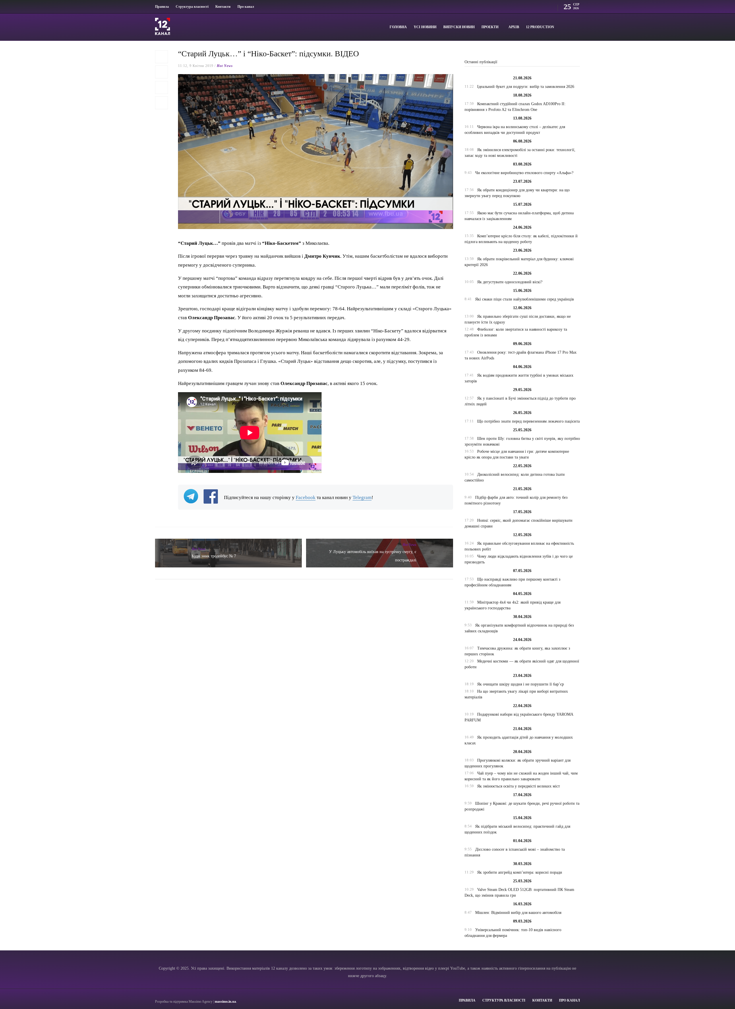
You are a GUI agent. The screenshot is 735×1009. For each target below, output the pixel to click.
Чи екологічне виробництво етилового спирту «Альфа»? (524, 173)
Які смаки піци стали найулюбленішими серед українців (524, 299)
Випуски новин (459, 27)
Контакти (223, 7)
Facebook (306, 497)
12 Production (540, 27)
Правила (162, 7)
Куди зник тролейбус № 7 (214, 556)
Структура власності (192, 7)
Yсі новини (425, 27)
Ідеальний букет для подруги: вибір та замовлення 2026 (525, 86)
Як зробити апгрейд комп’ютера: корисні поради (519, 872)
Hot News (225, 66)
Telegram (362, 497)
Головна (398, 27)
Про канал (245, 7)
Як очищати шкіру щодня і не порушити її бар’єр (520, 684)
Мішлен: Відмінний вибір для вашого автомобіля (518, 912)
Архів (513, 27)
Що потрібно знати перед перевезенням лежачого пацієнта (528, 421)
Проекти (489, 27)
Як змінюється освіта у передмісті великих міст (518, 786)
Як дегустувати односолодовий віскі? (509, 282)
